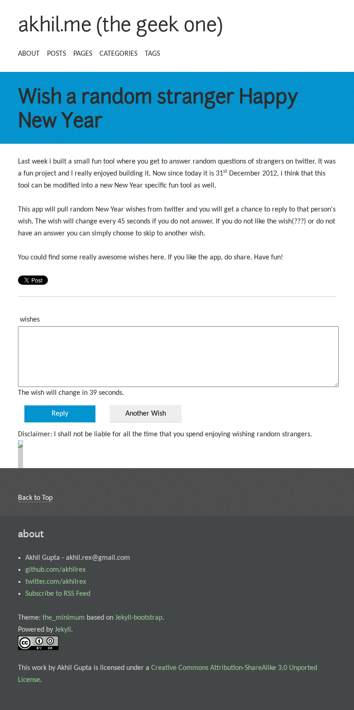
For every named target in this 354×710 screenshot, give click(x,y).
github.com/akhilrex (55, 570)
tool (109, 161)
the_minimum (63, 618)
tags (152, 54)
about (29, 54)
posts (56, 54)
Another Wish (145, 413)
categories (118, 54)
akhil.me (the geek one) (120, 24)
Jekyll (63, 630)
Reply (60, 413)
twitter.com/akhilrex (55, 582)
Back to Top (35, 498)
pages (82, 54)
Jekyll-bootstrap (138, 618)
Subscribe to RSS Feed (57, 594)
